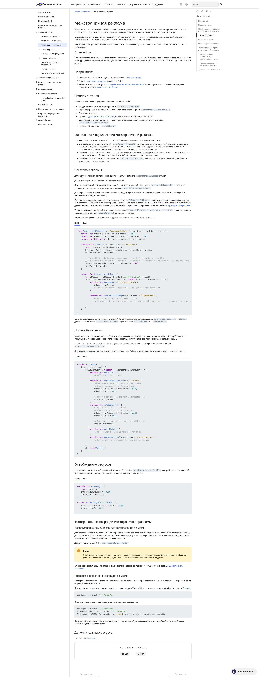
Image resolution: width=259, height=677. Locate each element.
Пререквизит (203, 21)
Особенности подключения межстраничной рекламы (209, 30)
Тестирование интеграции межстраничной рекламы (208, 48)
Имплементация (204, 25)
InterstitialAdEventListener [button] (94, 123)
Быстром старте (133, 77)
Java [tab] (85, 223)
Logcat (187, 588)
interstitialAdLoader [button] (107, 322)
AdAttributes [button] (160, 322)
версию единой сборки (106, 87)
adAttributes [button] (140, 322)
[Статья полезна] (202, 11)
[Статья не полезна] (207, 11)
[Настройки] (181, 4)
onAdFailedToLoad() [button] (125, 144)
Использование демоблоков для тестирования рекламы (209, 56)
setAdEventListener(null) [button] (146, 470)
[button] (183, 231)
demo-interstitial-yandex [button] (115, 543)
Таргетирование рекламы (178, 205)
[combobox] (205, 4)
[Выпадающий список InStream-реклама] (39, 58)
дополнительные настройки (101, 116)
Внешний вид (85, 52)
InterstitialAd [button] (107, 126)
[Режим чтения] (197, 11)
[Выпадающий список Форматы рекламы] (37, 32)
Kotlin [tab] (77, 223)
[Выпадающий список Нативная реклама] (39, 49)
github (92, 638)
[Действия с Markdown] (211, 11)
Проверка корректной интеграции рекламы (208, 64)
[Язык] (186, 4)
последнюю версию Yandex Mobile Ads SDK (126, 84)
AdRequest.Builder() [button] (139, 200)
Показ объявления (205, 39)
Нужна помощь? (246, 671)
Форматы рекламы (82, 11)
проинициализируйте (97, 81)
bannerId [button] (171, 319)
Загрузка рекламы (205, 35)
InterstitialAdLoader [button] (128, 106)
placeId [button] (182, 319)
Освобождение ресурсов (208, 43)
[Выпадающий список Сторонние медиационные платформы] (37, 114)
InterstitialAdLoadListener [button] (156, 110)
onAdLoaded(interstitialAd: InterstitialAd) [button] (149, 210)
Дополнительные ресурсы (209, 69)
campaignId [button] (159, 319)
